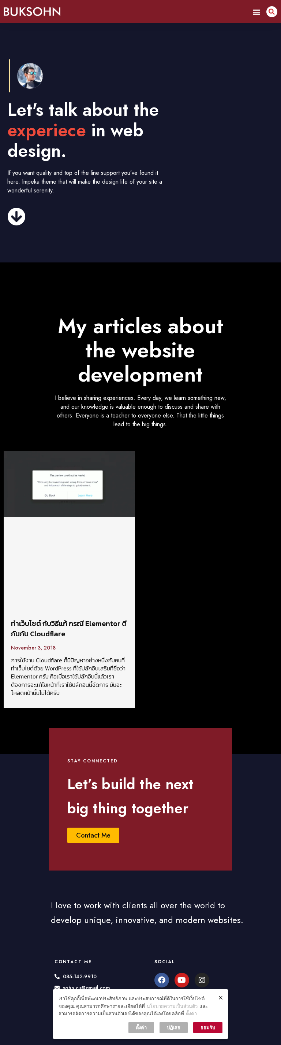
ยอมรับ (208, 1027)
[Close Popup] (220, 997)
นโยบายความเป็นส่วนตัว (172, 1006)
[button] (257, 11)
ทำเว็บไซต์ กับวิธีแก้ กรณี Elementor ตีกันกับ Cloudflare (69, 628)
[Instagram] (202, 980)
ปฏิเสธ (173, 1027)
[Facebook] (161, 980)
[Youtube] (182, 980)
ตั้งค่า (191, 1013)
